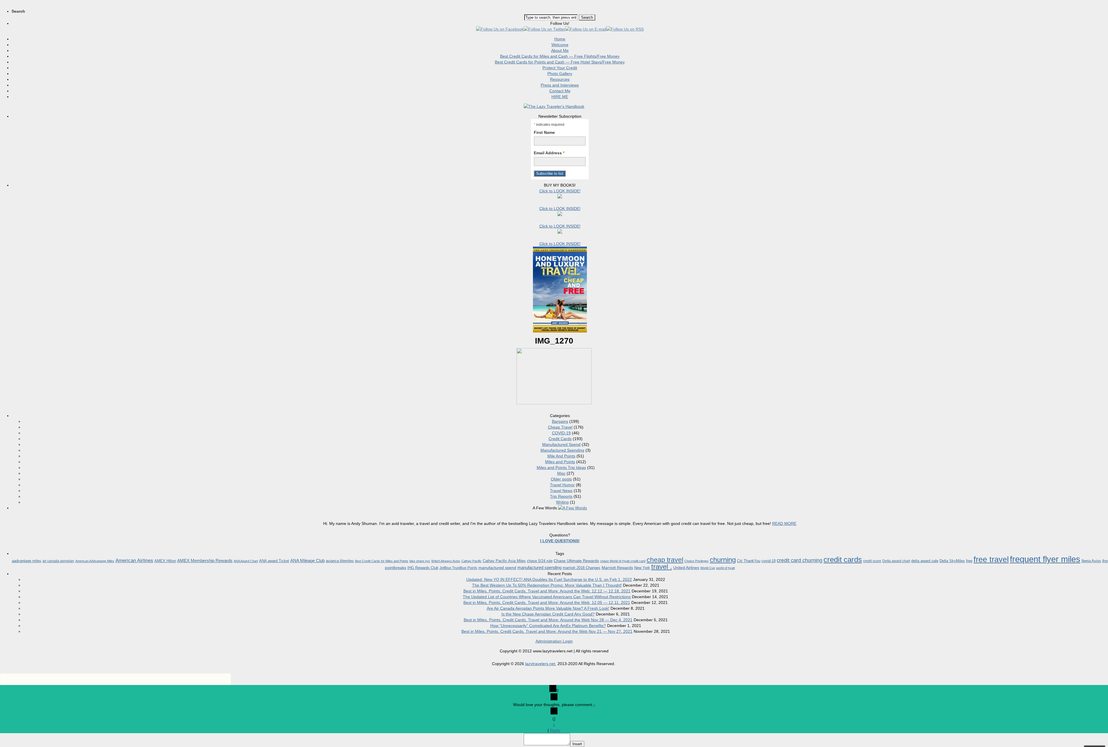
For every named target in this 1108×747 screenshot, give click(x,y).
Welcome (559, 44)
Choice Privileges (696, 561)
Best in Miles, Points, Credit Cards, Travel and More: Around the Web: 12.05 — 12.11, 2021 (546, 602)
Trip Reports (561, 496)
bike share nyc (419, 561)
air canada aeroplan (58, 561)
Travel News (561, 490)
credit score (872, 561)
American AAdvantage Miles (94, 561)
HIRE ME (559, 96)
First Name (544, 132)
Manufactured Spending (562, 450)
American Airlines (134, 560)
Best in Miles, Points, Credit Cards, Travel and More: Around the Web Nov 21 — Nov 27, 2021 (546, 631)
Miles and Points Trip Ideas (561, 467)
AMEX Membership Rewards (205, 560)
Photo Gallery (559, 73)
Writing (562, 502)
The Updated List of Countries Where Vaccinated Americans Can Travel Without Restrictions (547, 596)
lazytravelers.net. (540, 663)
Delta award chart (896, 561)
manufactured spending (539, 567)
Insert (577, 744)
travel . (661, 566)
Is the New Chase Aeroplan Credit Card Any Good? (548, 614)
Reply (555, 730)
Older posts (561, 479)
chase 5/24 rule (540, 561)
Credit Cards (560, 438)
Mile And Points (561, 456)
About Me (560, 50)
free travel (991, 559)
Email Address (549, 153)
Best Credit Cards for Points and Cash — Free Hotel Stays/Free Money (560, 62)
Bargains (560, 421)
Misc (561, 473)
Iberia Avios (1091, 561)
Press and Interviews (560, 85)
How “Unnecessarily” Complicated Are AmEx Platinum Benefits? (548, 625)
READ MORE (784, 523)
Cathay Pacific (471, 561)
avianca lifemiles (340, 561)
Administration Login (554, 641)
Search (18, 11)
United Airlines (686, 567)
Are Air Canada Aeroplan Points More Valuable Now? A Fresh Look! (548, 608)
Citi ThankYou (748, 561)
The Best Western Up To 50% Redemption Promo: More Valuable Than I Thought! (547, 585)
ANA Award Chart (246, 561)
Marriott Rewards (617, 567)
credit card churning (799, 560)
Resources (560, 79)
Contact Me (559, 91)
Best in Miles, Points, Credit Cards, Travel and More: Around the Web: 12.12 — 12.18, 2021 (546, 591)
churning (723, 560)
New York (642, 568)
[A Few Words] (572, 508)
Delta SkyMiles (952, 561)
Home (559, 39)
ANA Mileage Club (307, 560)
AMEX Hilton (165, 561)
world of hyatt (725, 568)
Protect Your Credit (559, 67)
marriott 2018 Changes (581, 568)
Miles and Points (560, 461)
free (969, 561)
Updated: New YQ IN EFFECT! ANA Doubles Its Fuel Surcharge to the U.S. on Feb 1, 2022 (549, 579)
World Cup (707, 568)
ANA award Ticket (274, 561)
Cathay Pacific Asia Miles (504, 561)
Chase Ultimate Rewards (576, 560)
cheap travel (665, 560)
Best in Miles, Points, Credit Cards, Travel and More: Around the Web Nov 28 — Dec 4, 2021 (548, 620)
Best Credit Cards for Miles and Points (381, 561)
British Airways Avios (445, 561)
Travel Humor (562, 485)
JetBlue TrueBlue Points (458, 568)
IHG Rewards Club (422, 568)
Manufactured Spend (561, 444)
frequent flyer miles (1045, 559)
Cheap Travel (560, 427)
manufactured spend (497, 567)
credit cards (842, 559)
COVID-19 (561, 433)
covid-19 (768, 561)
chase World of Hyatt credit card (622, 561)
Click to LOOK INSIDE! (560, 191)
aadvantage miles (26, 561)
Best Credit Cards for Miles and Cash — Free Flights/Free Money (559, 56)
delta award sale (924, 561)
